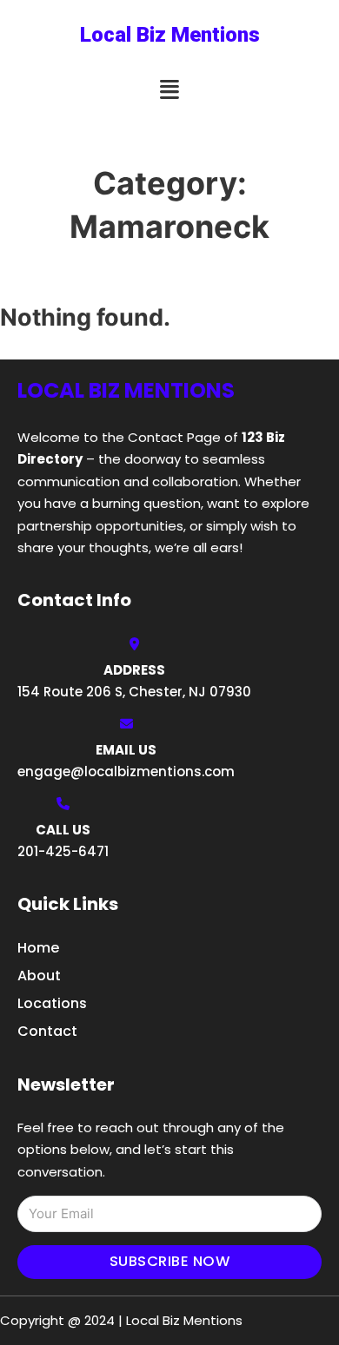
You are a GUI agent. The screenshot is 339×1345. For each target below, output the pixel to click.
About (39, 976)
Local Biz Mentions (170, 35)
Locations (52, 1003)
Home (38, 948)
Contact (47, 1031)
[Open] (169, 90)
